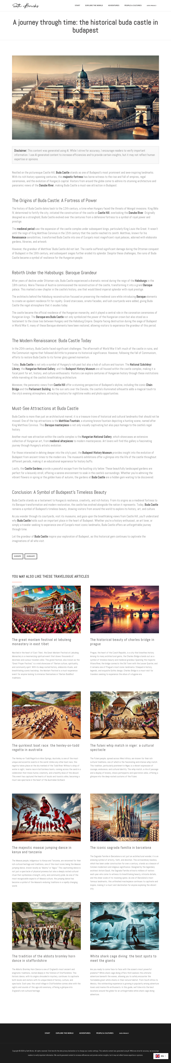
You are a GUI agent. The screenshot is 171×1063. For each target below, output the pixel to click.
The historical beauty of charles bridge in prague (122, 642)
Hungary (31, 556)
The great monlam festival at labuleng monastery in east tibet (41, 642)
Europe (17, 556)
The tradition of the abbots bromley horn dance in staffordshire (43, 958)
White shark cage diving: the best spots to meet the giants (123, 958)
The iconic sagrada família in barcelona (120, 847)
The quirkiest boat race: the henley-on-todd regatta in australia (45, 747)
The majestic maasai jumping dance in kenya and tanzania (41, 849)
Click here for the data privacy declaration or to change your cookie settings (73, 1051)
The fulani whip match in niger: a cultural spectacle (122, 747)
